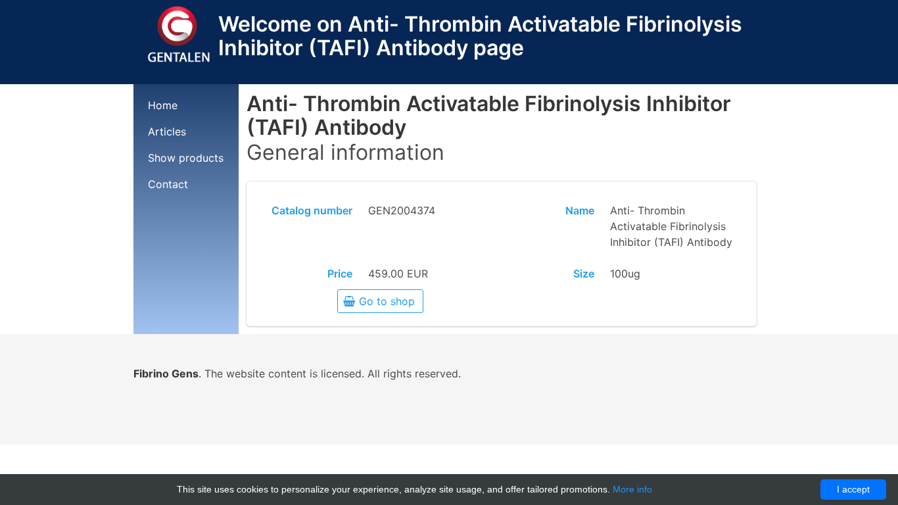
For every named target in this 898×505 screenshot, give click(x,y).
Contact (168, 184)
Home (162, 105)
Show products (186, 157)
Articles (167, 131)
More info (632, 489)
